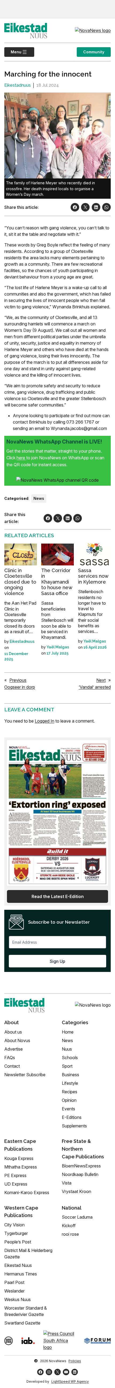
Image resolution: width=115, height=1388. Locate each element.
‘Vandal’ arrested (95, 687)
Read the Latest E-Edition (58, 896)
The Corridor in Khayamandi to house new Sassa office (56, 582)
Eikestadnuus (17, 85)
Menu (12, 52)
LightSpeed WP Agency (70, 1381)
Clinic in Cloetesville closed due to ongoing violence (20, 582)
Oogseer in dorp (19, 687)
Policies (74, 1361)
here (21, 457)
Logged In (44, 721)
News (38, 498)
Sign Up (57, 961)
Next (101, 680)
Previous (17, 680)
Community (93, 52)
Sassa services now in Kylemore (93, 576)
